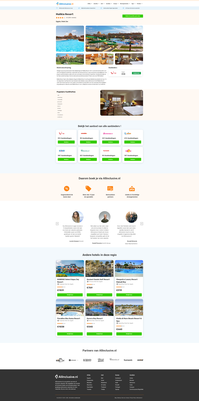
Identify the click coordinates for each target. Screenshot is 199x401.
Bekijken (66, 142)
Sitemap (119, 397)
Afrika (89, 3)
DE (61, 397)
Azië (102, 3)
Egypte (58, 21)
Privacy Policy (133, 397)
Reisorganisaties (124, 3)
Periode (139, 3)
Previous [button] (58, 360)
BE (59, 397)
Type (132, 3)
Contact (127, 397)
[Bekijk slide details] (62, 360)
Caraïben (108, 3)
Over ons (123, 397)
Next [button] (141, 360)
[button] (57, 223)
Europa (115, 3)
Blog (116, 397)
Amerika (96, 3)
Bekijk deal (136, 73)
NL (57, 397)
